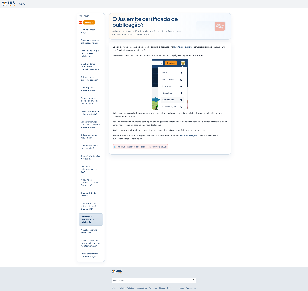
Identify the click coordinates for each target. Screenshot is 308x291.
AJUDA (86, 16)
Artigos (114, 288)
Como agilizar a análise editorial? (88, 89)
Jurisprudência (141, 288)
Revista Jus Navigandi (183, 47)
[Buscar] (193, 280)
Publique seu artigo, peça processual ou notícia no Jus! (142, 146)
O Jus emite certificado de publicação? (87, 219)
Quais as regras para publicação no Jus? (90, 41)
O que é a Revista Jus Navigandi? (90, 157)
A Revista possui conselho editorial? (89, 78)
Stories (169, 288)
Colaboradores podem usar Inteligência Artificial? (90, 66)
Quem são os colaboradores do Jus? (89, 169)
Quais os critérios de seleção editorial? (90, 112)
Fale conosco (191, 288)
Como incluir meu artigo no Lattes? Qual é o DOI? (89, 206)
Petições (130, 288)
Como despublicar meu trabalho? (89, 147)
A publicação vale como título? (89, 231)
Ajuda (22, 3)
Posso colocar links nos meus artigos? (89, 255)
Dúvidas (162, 288)
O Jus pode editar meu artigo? (89, 136)
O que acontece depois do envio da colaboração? (89, 101)
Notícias (122, 288)
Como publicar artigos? (88, 31)
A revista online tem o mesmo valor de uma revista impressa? (90, 243)
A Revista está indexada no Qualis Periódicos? (89, 182)
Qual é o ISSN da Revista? (88, 194)
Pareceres (153, 288)
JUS (80, 16)
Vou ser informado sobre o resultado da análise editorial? (90, 124)
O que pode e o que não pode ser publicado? (90, 53)
